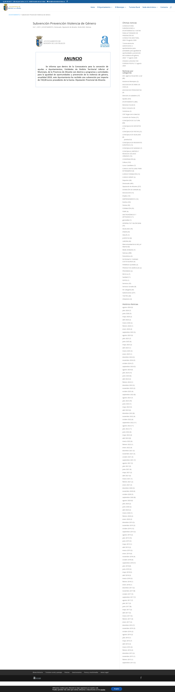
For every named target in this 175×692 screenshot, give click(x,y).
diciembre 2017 (127, 588)
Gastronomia (77, 672)
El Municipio (119, 7)
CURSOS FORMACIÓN (129, 174)
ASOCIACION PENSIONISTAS (132, 90)
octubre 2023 (126, 391)
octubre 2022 (126, 419)
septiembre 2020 (127, 497)
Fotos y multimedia (91, 672)
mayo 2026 (126, 317)
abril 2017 (125, 613)
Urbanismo (126, 299)
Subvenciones (126, 293)
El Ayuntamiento (103, 7)
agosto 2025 (126, 335)
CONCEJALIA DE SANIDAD (131, 148)
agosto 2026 (126, 307)
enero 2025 (126, 354)
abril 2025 (125, 348)
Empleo (124, 196)
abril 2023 (125, 410)
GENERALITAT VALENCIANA (131, 223)
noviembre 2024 (127, 360)
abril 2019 (125, 547)
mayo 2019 (126, 544)
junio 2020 (125, 507)
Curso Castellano (128, 165)
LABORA (125, 241)
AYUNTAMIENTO (14, 15)
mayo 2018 (126, 572)
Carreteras (125, 111)
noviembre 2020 (127, 491)
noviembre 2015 (127, 656)
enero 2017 (126, 622)
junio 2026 (125, 313)
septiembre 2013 (127, 663)
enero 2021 (126, 485)
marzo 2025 (126, 351)
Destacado (57, 27)
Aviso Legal (104, 672)
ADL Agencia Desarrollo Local (132, 76)
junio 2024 (125, 376)
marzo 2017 (126, 616)
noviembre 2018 (127, 557)
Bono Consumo (127, 108)
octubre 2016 (126, 631)
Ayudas (124, 99)
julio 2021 (125, 466)
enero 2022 (126, 448)
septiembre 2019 (127, 532)
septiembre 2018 (127, 563)
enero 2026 (126, 329)
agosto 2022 (126, 426)
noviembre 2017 (127, 591)
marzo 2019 (126, 550)
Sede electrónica (149, 7)
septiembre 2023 (127, 394)
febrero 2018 (126, 582)
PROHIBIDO (126, 271)
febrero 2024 (126, 382)
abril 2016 (125, 644)
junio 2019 (125, 541)
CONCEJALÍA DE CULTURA (131, 120)
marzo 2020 (126, 513)
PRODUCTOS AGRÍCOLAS (130, 268)
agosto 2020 (126, 500)
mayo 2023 (126, 407)
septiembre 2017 (127, 597)
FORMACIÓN (126, 208)
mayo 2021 (126, 472)
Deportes (125, 180)
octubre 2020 (126, 494)
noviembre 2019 (127, 525)
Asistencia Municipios (129, 81)
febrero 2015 (126, 659)
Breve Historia (38, 672)
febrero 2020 (126, 516)
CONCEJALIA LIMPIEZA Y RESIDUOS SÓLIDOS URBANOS (130, 153)
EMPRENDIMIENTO (129, 199)
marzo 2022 (126, 441)
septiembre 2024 (127, 366)
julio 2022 (125, 429)
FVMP (124, 211)
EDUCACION (126, 193)
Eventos (125, 202)
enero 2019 (126, 553)
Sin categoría (126, 290)
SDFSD (124, 280)
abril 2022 (125, 438)
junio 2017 (125, 606)
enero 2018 (126, 585)
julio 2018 (125, 566)
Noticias (88, 27)
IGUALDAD (81, 27)
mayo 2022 (126, 435)
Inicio (93, 7)
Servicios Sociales (128, 287)
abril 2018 (125, 575)
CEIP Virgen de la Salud (129, 114)
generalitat (125, 220)
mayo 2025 (126, 345)
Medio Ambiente (127, 250)
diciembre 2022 (127, 413)
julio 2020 (125, 504)
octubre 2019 (126, 528)
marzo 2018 (126, 578)
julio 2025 (125, 338)
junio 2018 (125, 569)
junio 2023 (125, 404)
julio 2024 (125, 373)
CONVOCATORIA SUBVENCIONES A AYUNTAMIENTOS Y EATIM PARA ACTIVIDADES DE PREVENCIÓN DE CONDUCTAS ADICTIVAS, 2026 (131, 33)
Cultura (124, 162)
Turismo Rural (134, 7)
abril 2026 (125, 320)
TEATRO (125, 296)
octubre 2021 (126, 457)
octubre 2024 (126, 363)
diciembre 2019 (127, 522)
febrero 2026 (126, 326)
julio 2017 (125, 603)
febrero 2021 (126, 482)
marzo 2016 (126, 647)
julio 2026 (125, 310)
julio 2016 (125, 638)
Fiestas (124, 205)
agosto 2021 (126, 463)
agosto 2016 (126, 634)
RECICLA (125, 274)
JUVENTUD (126, 238)
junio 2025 (125, 341)
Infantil (124, 232)
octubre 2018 (126, 560)
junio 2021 (125, 469)
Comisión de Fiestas (129, 117)
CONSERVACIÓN (127, 159)
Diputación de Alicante (69, 27)
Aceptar (116, 689)
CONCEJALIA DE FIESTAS (130, 131)
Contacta (164, 7)
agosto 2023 (126, 398)
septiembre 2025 (127, 332)
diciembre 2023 (127, 385)
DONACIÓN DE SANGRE (130, 190)
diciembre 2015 (127, 653)
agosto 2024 (126, 370)
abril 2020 (125, 510)
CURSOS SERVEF (127, 177)
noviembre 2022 (127, 416)
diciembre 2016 (127, 625)
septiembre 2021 (127, 460)
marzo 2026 (126, 323)
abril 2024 (125, 379)
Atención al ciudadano (129, 96)
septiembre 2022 (127, 423)
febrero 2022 (126, 444)
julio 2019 (125, 538)
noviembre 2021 (127, 454)
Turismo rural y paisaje (53, 672)
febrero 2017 (126, 619)
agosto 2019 (126, 535)
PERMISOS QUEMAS (129, 265)
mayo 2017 (126, 610)
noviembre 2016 (127, 628)
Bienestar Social (127, 105)
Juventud (127, 139)
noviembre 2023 (127, 388)
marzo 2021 (126, 479)
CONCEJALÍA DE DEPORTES (131, 126)
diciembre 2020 (127, 488)
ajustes (102, 690)
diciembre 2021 (127, 451)
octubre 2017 (126, 594)
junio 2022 (125, 432)
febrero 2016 (126, 650)
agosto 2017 (126, 600)
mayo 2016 (126, 641)
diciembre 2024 (127, 357)
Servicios (125, 283)
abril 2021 (125, 476)
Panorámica (126, 256)
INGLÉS (124, 235)
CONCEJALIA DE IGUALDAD (131, 135)
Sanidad (125, 277)
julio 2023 (125, 401)
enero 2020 (126, 519)
